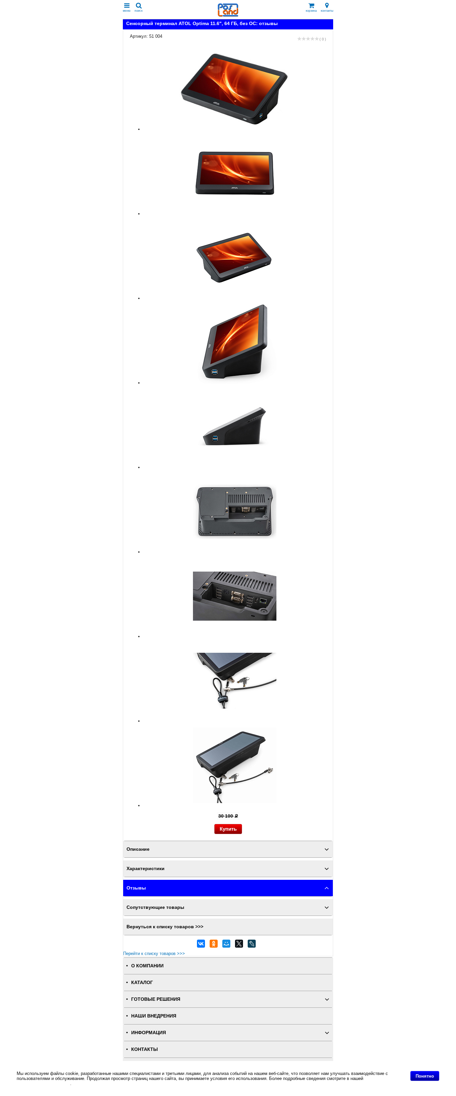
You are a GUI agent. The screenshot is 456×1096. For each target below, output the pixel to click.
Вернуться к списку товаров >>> (165, 926)
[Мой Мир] (226, 945)
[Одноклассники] (213, 945)
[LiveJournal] (251, 945)
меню (127, 10)
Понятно (425, 1076)
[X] (239, 945)
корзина (311, 10)
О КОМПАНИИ (147, 965)
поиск (139, 10)
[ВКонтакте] (201, 945)
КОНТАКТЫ (144, 1049)
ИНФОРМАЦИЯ (148, 1032)
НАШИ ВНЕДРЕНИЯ (153, 1015)
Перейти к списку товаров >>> (154, 953)
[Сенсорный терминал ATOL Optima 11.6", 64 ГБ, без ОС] (234, 129)
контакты (327, 10)
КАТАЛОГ (142, 982)
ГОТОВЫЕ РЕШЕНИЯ (155, 999)
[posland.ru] (228, 15)
